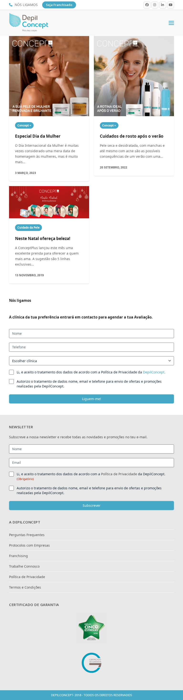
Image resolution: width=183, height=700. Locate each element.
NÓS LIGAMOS (27, 4)
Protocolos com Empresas (29, 545)
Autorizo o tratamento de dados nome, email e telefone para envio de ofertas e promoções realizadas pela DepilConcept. (89, 383)
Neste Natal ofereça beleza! (42, 238)
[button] (171, 23)
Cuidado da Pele (28, 227)
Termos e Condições (25, 587)
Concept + (24, 125)
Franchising (18, 556)
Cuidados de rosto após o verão (131, 136)
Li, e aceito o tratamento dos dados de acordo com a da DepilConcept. (91, 476)
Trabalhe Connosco (24, 566)
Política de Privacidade (119, 474)
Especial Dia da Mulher (38, 136)
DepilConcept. (154, 372)
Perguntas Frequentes (27, 535)
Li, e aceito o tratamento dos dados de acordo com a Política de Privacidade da (91, 372)
